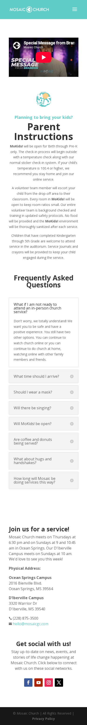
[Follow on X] (59, 682)
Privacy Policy (43, 718)
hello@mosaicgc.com (30, 623)
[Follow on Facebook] (28, 682)
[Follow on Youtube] (38, 682)
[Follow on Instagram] (49, 682)
